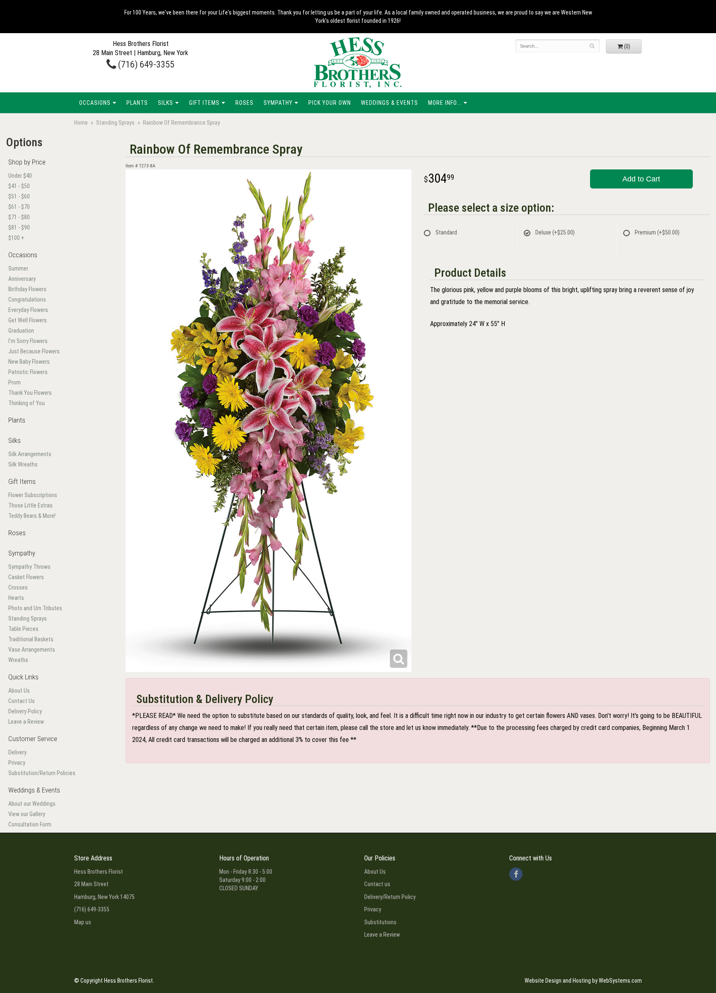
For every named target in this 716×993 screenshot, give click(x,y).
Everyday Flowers (28, 310)
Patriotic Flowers (28, 372)
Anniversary (22, 278)
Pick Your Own (329, 102)
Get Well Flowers (27, 320)
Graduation (21, 330)
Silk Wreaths (23, 464)
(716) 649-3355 (145, 64)
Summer (18, 268)
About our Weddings (32, 803)
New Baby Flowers (29, 361)
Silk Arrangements (29, 454)
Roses (244, 102)
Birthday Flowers (27, 289)
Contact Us (21, 701)
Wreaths (18, 660)
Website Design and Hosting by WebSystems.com (583, 980)
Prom (14, 382)
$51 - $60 (19, 196)
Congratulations (27, 299)
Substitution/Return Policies (41, 773)
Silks (165, 102)
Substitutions (380, 922)
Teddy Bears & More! (32, 515)
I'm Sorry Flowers (28, 341)
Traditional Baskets (30, 639)
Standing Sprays (115, 122)
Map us (82, 922)
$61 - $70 (19, 206)
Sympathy (278, 102)
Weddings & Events (389, 102)
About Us (19, 690)
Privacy (16, 762)
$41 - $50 (19, 186)
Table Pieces (23, 629)
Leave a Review (26, 721)
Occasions (95, 102)
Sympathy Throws (29, 566)
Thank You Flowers (30, 392)
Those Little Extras (30, 505)
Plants (137, 102)
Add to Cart (641, 179)
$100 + (16, 237)
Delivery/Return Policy (390, 897)
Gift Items (204, 102)
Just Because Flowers (34, 351)
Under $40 (20, 175)
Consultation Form (29, 824)
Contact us (377, 884)
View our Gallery (26, 814)
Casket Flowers (26, 577)
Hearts (16, 597)
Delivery (17, 752)
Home (81, 122)
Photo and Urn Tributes (35, 608)
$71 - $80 (19, 217)
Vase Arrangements (31, 649)
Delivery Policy (25, 711)
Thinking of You (26, 403)
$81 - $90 (19, 227)
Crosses (18, 587)
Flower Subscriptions (32, 495)
